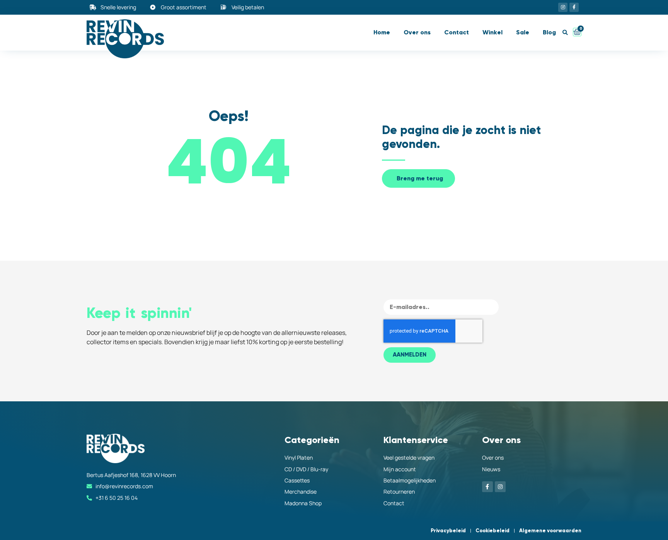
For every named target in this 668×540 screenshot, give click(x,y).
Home (381, 32)
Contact (456, 32)
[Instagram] (562, 7)
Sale (522, 32)
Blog (549, 32)
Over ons (417, 32)
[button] (565, 32)
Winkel (492, 32)
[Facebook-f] (574, 7)
